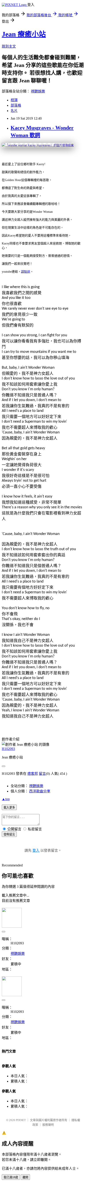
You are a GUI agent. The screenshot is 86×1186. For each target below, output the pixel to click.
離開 (25, 1177)
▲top (6, 799)
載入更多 (9, 807)
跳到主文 (9, 46)
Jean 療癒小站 (24, 34)
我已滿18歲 (11, 1177)
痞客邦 (32, 773)
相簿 (14, 100)
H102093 (8, 749)
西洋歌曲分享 (39, 791)
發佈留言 (9, 834)
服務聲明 (48, 1124)
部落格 (16, 105)
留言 (42, 773)
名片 (14, 111)
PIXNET (21, 1120)
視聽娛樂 (38, 91)
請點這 (25, 271)
